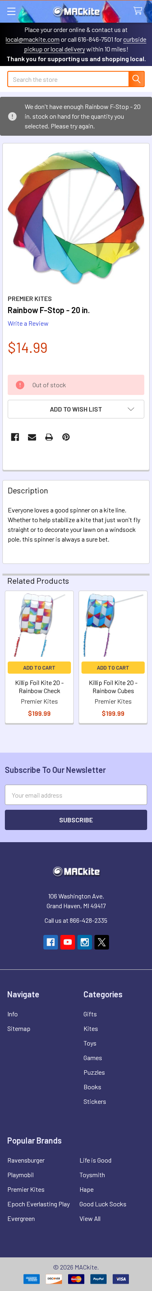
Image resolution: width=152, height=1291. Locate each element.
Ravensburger (26, 1160)
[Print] (49, 437)
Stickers (94, 1101)
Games (92, 1057)
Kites (90, 1028)
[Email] (32, 437)
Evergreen (21, 1218)
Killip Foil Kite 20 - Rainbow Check (39, 686)
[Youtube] (67, 942)
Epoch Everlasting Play (38, 1204)
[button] (76, 409)
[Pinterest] (66, 437)
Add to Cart (39, 667)
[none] (76, 216)
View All (90, 1218)
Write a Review (28, 323)
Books (92, 1086)
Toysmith (92, 1174)
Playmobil (20, 1174)
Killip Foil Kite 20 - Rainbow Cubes (113, 686)
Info (12, 1014)
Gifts (90, 1014)
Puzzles (94, 1072)
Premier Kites (26, 1189)
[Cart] (139, 11)
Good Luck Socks (102, 1204)
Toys (89, 1043)
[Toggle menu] (11, 11)
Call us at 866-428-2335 (76, 920)
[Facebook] (15, 437)
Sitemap (18, 1028)
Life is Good (95, 1160)
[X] (101, 942)
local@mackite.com (33, 39)
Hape (86, 1189)
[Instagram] (84, 942)
